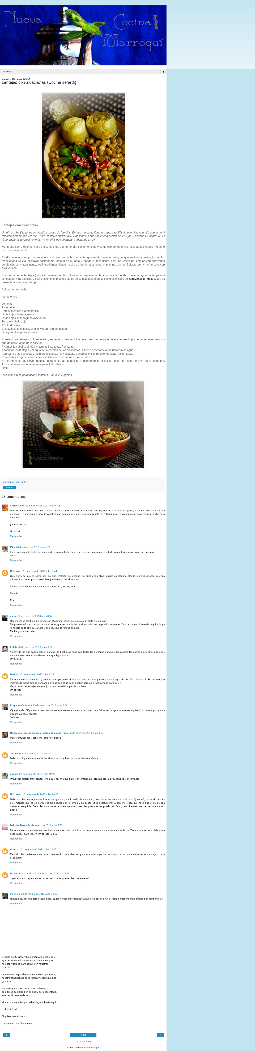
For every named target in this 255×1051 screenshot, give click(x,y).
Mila (12, 547)
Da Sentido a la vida (22, 873)
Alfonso (14, 849)
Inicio (83, 1035)
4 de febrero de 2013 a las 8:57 (52, 873)
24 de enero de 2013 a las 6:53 (45, 825)
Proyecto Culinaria (21, 705)
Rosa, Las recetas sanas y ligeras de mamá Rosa (39, 732)
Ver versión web (83, 1041)
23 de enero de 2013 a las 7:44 (39, 571)
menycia (15, 893)
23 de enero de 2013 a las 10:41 (40, 753)
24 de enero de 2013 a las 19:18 (38, 849)
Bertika (14, 674)
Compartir (9, 487)
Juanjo (14, 773)
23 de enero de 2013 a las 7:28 (33, 547)
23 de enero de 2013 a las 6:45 (43, 505)
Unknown (15, 571)
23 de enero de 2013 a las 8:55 (86, 732)
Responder (16, 536)
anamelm (15, 753)
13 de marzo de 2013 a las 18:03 (39, 893)
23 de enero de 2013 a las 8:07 (35, 616)
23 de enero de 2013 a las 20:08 (40, 794)
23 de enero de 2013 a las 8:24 (35, 647)
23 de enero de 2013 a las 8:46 (50, 705)
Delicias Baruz (18, 825)
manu (13, 616)
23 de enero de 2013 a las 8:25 (36, 674)
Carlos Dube (17, 505)
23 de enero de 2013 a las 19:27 (37, 773)
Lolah (13, 647)
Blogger (95, 1047)
